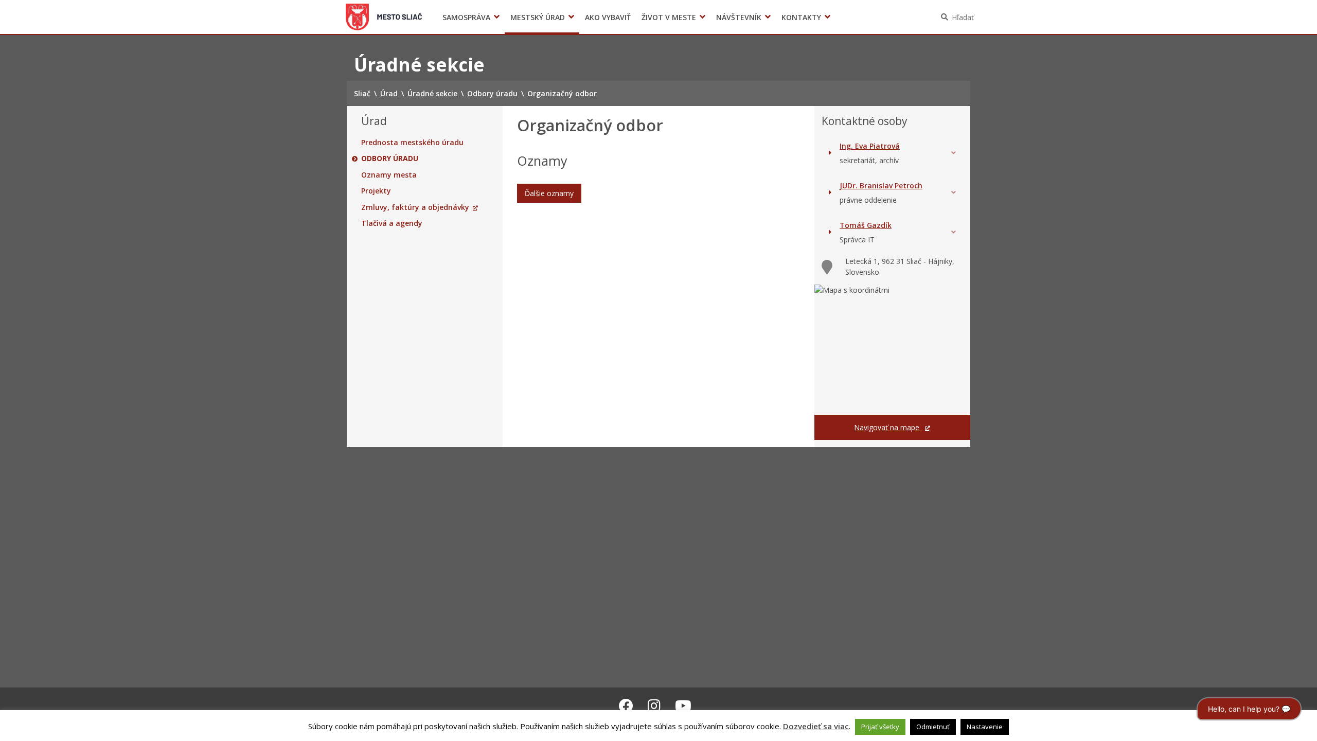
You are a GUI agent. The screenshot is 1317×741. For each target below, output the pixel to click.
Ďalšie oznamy (549, 193)
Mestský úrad (537, 17)
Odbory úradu (389, 158)
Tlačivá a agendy (391, 223)
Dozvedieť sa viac (816, 726)
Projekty (376, 191)
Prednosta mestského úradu (412, 142)
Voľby (813, 17)
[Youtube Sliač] (683, 705)
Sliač (384, 17)
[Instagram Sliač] (654, 705)
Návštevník (738, 17)
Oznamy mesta (389, 175)
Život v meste (669, 17)
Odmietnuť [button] (933, 726)
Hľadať (963, 17)
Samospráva (466, 17)
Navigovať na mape (887, 427)
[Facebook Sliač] (626, 705)
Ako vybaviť (608, 17)
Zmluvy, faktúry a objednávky (415, 207)
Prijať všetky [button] (880, 726)
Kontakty (801, 17)
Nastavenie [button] (985, 726)
